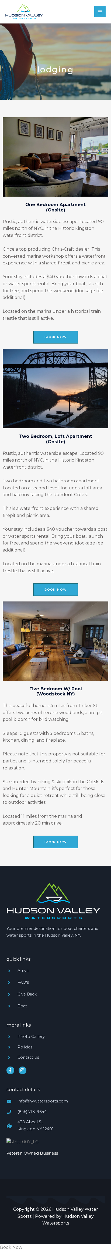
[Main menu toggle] (100, 11)
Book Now (11, 1247)
